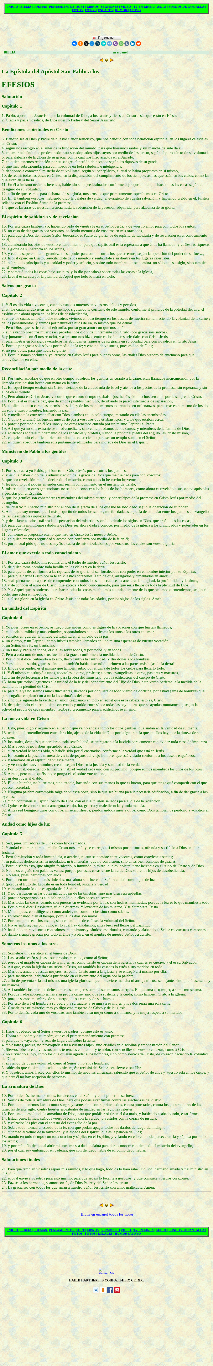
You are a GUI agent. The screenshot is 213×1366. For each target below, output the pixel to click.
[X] (86, 43)
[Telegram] (109, 43)
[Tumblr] (126, 43)
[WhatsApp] (121, 43)
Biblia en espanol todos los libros (107, 1214)
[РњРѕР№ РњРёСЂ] (91, 43)
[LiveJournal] (97, 43)
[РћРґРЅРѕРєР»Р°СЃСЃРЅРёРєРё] (80, 43)
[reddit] (138, 43)
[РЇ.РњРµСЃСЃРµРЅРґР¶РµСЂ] (103, 43)
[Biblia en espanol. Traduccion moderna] (106, 61)
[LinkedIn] (132, 43)
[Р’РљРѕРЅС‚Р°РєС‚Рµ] (74, 43)
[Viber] (115, 43)
